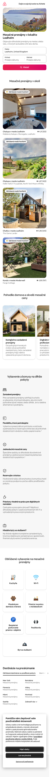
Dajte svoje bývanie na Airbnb (32, 4)
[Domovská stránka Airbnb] (4, 4)
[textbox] (14, 60)
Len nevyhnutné (24, 755)
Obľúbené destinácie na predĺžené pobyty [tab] (19, 673)
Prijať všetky (24, 749)
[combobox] (24, 51)
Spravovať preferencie (24, 762)
